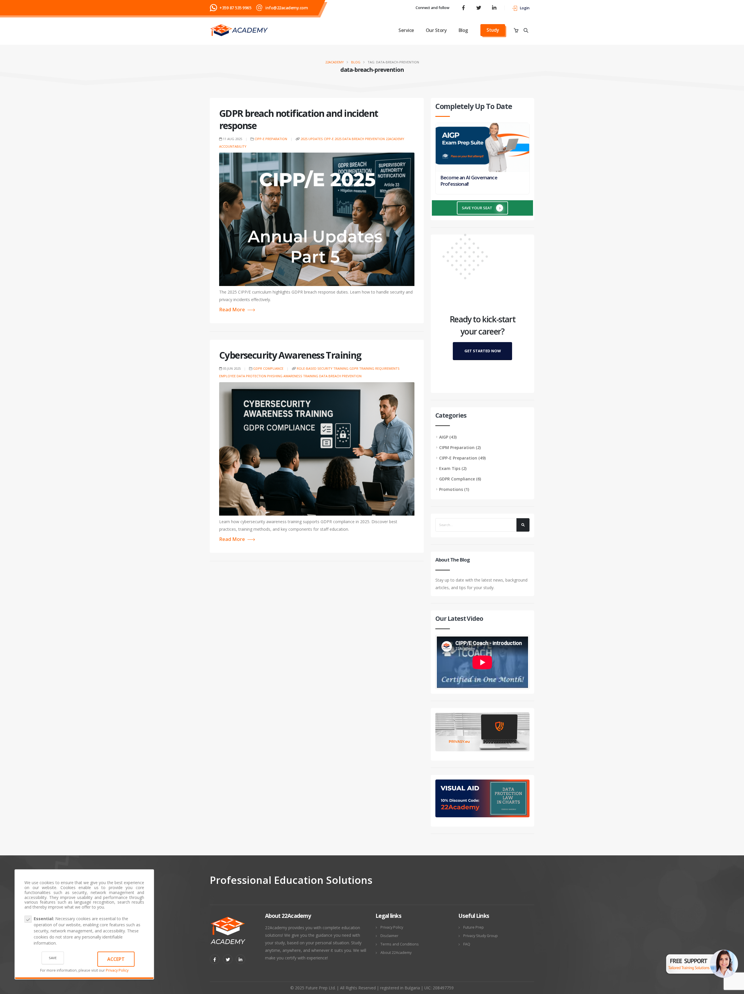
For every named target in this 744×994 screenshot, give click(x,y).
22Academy (334, 62)
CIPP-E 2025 (332, 139)
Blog (463, 30)
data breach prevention (363, 139)
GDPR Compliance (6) (460, 479)
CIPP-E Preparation (271, 139)
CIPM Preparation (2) (460, 447)
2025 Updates (312, 139)
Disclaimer (389, 935)
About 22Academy (396, 952)
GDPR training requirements (374, 368)
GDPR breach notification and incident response (298, 119)
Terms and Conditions (399, 944)
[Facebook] (463, 8)
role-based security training (322, 368)
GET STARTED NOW (482, 350)
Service (406, 30)
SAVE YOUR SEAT (477, 207)
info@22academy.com (286, 7)
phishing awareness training (292, 376)
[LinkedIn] (494, 8)
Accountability (232, 146)
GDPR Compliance (268, 368)
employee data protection (242, 376)
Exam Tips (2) (452, 468)
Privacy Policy (117, 970)
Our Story (436, 30)
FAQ (466, 944)
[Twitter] (479, 8)
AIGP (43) (448, 437)
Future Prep (473, 927)
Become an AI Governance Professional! (468, 180)
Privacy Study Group (480, 935)
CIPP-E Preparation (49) (462, 458)
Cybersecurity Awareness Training (290, 355)
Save (53, 958)
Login (525, 8)
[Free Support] (702, 959)
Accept (116, 959)
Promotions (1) (454, 489)
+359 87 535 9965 (235, 7)
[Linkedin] (240, 959)
